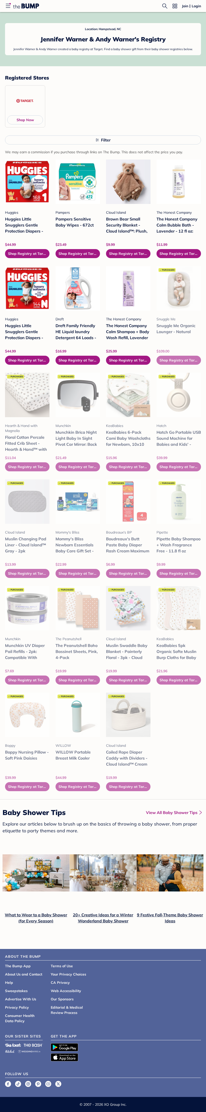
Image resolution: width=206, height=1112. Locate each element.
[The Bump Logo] (26, 6)
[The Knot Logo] (13, 1045)
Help (9, 982)
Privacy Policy (17, 1007)
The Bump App (18, 966)
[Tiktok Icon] (18, 1084)
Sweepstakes (16, 991)
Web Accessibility (66, 991)
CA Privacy (60, 982)
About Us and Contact (23, 974)
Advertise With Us (20, 999)
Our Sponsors (62, 999)
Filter (106, 139)
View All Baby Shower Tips (171, 812)
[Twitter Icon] (58, 1084)
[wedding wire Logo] (29, 1050)
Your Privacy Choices (68, 974)
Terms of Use (62, 966)
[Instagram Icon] (28, 1084)
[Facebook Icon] (8, 1084)
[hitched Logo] (10, 1050)
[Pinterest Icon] (38, 1084)
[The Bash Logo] (33, 1045)
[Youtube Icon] (48, 1084)
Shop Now (25, 120)
